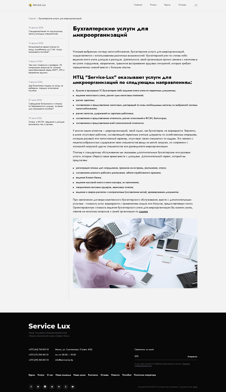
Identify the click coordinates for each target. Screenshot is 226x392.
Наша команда (63, 374)
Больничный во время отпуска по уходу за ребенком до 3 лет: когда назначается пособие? (45, 49)
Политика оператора (145, 374)
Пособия (126, 374)
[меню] (195, 5)
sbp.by (195, 387)
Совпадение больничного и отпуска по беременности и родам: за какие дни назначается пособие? (46, 106)
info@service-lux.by (64, 359)
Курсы (167, 4)
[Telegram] (51, 386)
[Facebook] (31, 386)
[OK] (65, 386)
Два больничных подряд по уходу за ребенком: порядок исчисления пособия (46, 88)
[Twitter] (38, 386)
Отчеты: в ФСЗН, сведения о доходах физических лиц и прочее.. (46, 123)
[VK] (58, 386)
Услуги (153, 4)
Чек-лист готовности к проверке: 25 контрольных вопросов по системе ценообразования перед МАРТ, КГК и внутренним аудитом (46, 69)
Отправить (192, 356)
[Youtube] (72, 386)
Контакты (93, 374)
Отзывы (182, 4)
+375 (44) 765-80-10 (39, 349)
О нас (50, 374)
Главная (138, 4)
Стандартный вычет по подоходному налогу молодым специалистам (45, 32)
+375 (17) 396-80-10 (38, 354)
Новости (115, 374)
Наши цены (80, 374)
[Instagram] (45, 386)
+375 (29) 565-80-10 (39, 359)
